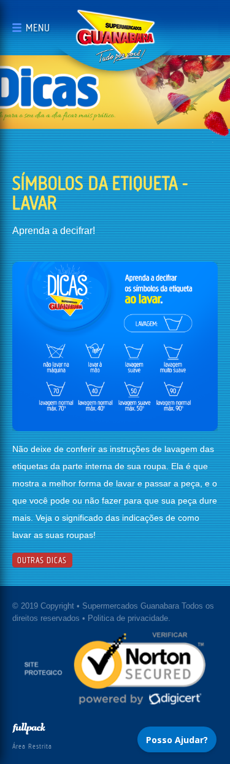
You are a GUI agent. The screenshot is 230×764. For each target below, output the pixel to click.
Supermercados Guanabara (115, 36)
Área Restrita (32, 746)
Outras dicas (42, 560)
